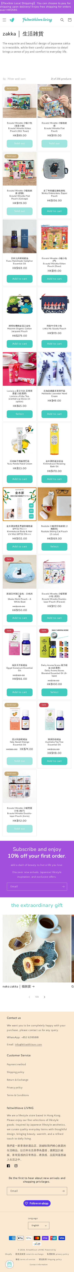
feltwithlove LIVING (35, 1250)
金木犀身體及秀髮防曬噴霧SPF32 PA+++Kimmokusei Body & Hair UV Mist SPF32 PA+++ (20, 530)
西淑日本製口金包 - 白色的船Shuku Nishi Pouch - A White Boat (20, 598)
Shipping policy (15, 1072)
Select (20, 414)
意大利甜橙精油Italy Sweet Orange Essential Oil (19, 742)
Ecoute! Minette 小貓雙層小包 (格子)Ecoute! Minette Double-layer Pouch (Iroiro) (19, 812)
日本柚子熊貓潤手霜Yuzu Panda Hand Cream (19, 462)
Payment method (16, 1064)
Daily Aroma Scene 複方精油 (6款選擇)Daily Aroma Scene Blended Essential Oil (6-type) (54, 670)
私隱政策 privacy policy (58, 1254)
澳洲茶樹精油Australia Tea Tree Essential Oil (54, 742)
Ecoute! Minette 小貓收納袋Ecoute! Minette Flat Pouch (54, 127)
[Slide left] (29, 997)
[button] (4, 20)
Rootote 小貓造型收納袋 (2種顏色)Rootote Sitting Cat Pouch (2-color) (54, 530)
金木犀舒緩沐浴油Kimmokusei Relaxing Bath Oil (54, 464)
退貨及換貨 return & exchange (29, 1254)
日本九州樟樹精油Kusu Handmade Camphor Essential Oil (19, 261)
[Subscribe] (63, 887)
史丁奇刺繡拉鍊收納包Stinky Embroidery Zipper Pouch (54, 193)
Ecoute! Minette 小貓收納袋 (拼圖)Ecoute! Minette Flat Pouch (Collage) (19, 194)
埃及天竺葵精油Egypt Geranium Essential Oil (20, 668)
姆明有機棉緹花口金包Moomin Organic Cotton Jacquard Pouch (19, 329)
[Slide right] (44, 997)
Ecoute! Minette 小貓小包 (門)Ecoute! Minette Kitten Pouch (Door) (54, 262)
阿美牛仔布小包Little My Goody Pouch (54, 327)
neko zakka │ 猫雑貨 (17, 986)
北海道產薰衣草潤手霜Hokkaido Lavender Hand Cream (54, 394)
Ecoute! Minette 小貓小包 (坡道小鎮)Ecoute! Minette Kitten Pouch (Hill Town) (19, 127)
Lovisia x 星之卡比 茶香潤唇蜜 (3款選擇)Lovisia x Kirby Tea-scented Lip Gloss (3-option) (19, 396)
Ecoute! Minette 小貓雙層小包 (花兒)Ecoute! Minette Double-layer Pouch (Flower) (54, 598)
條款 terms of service (25, 1259)
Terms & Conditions (18, 1095)
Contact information (39, 1265)
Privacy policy (14, 1087)
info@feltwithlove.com (28, 1044)
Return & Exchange (17, 1080)
